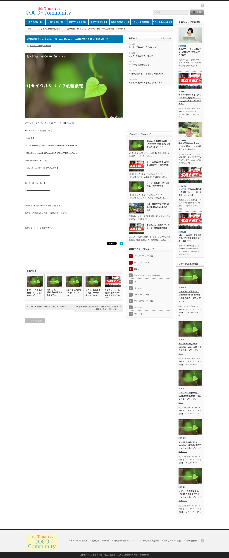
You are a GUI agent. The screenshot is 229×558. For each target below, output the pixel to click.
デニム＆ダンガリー (142, 262)
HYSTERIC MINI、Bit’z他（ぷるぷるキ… (54, 292)
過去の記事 (167, 38)
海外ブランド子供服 (99, 22)
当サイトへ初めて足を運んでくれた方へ (145, 83)
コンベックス (139, 314)
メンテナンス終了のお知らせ (141, 56)
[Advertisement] (111, 10)
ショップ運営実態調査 (149, 541)
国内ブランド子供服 (77, 22)
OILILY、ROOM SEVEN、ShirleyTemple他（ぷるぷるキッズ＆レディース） (158, 144)
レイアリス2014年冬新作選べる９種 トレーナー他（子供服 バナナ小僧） (190, 192)
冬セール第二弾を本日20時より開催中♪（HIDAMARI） (158, 163)
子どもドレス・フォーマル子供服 (147, 275)
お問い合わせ (191, 541)
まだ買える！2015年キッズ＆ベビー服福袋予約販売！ (158, 226)
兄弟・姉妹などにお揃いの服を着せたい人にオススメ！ (158, 207)
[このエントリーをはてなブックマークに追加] (121, 244)
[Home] (29, 29)
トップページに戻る (35, 321)
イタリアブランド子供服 (143, 256)
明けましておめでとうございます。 (144, 47)
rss (202, 5)
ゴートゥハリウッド (142, 294)
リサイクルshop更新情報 (162, 23)
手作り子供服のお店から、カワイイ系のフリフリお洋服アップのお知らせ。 (190, 146)
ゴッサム (137, 288)
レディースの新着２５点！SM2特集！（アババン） (93, 292)
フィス (136, 282)
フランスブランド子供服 (143, 301)
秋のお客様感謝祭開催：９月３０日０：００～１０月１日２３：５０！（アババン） (97, 308)
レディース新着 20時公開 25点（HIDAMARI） (48, 307)
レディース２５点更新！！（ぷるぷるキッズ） (34, 292)
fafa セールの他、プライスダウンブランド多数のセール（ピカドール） (190, 238)
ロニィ (136, 269)
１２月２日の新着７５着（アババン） (73, 292)
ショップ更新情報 (141, 22)
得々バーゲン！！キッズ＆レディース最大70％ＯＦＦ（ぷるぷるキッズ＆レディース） (190, 99)
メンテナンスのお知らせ (139, 65)
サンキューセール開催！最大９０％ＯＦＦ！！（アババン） (112, 294)
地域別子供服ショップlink (120, 23)
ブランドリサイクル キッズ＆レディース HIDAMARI (49, 123)
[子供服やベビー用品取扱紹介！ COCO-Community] (48, 14)
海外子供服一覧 (56, 22)
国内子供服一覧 (35, 22)
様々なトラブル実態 (172, 541)
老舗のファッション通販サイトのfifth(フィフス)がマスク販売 (190, 52)
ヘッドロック (139, 307)
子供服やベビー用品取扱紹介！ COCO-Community (112, 555)
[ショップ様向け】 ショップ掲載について (147, 74)
